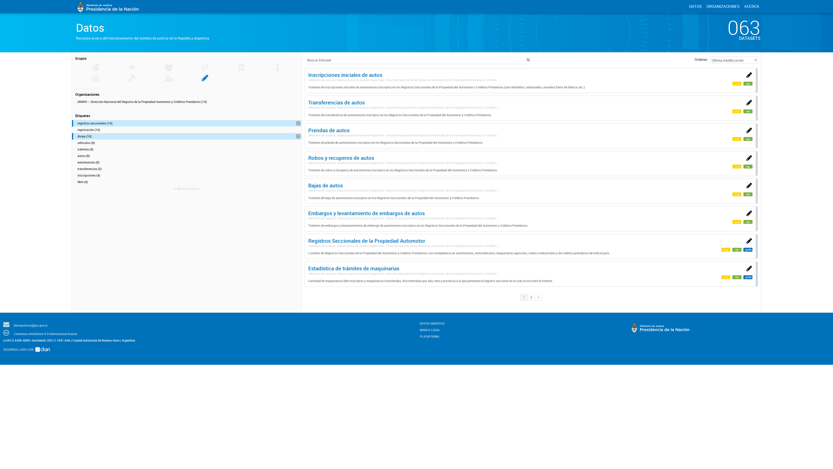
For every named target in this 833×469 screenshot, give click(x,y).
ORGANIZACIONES (723, 6)
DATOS (695, 6)
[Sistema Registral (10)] (205, 80)
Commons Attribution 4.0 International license (45, 334)
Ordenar (701, 59)
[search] (528, 60)
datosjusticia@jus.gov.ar (31, 325)
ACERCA (751, 6)
